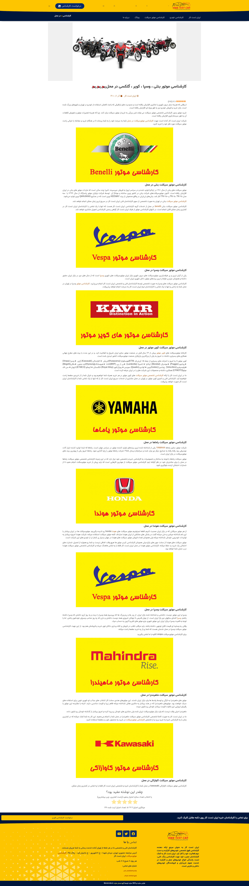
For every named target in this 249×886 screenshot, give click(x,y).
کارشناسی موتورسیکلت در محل (140, 120)
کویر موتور (161, 353)
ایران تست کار (194, 17)
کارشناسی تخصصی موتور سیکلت (149, 375)
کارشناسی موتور (83, 283)
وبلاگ (137, 17)
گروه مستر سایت (119, 883)
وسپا (102, 275)
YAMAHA (160, 447)
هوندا (114, 531)
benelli (158, 206)
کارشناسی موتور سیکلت (155, 17)
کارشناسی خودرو (177, 17)
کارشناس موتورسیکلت (135, 719)
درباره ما (126, 17)
